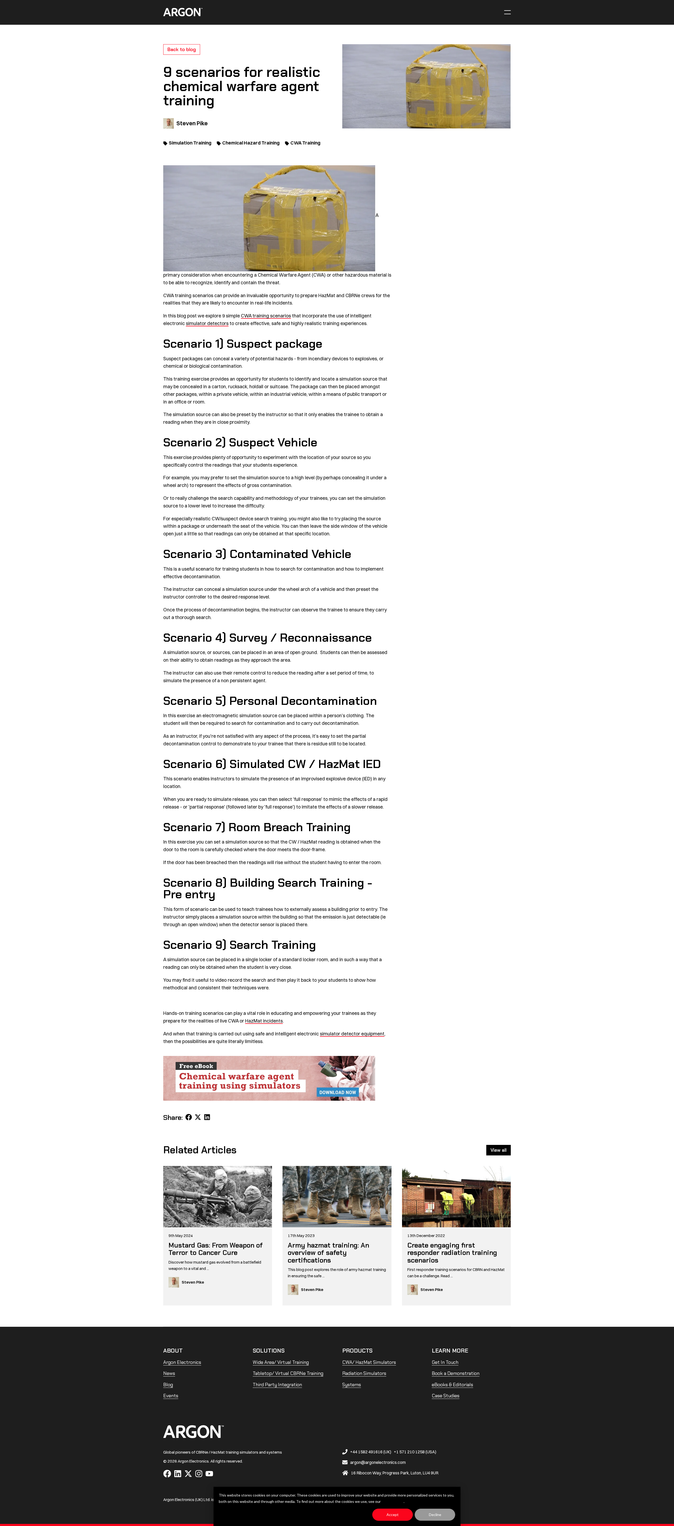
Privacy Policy (392, 1501)
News (169, 1373)
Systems (351, 1385)
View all (498, 1150)
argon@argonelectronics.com (378, 1462)
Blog (168, 1385)
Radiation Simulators (364, 1373)
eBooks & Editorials (452, 1385)
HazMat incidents (264, 1021)
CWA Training (305, 143)
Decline (435, 1514)
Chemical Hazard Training (251, 143)
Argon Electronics (182, 1362)
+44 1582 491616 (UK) (370, 1452)
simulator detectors (207, 323)
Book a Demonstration (455, 1373)
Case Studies (445, 1396)
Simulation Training (190, 143)
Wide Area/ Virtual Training (281, 1362)
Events (170, 1396)
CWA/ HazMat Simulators (369, 1362)
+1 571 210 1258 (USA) (415, 1452)
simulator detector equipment (352, 1034)
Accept (392, 1514)
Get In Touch (445, 1362)
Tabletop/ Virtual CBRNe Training (288, 1373)
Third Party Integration (277, 1385)
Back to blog (181, 49)
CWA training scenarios (266, 316)
